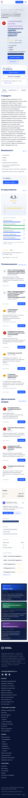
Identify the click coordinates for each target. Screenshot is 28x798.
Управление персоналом (8, 688)
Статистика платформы (7, 775)
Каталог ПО (11, 10)
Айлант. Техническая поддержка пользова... (13, 556)
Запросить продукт (15, 57)
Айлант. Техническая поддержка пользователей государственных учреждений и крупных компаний (16, 271)
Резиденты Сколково (7, 724)
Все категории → (6, 704)
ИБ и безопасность (6, 699)
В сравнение (13, 61)
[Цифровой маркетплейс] (14, 648)
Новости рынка (5, 737)
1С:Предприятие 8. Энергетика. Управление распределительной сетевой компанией (16, 333)
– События (4, 750)
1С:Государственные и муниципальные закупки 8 (14, 408)
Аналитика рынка (6, 755)
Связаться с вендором (14, 76)
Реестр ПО (4, 726)
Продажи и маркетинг (7, 683)
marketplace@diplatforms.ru (9, 671)
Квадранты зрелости (6, 760)
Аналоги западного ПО (7, 701)
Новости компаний (6, 753)
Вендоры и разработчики (8, 710)
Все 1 (25, 190)
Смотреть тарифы (11, 182)
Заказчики (4, 712)
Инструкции (4, 768)
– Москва (3, 719)
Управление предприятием (8, 681)
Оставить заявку (8, 513)
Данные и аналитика (6, 692)
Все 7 (25, 151)
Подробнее (21, 285)
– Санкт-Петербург (6, 721)
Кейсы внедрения (6, 715)
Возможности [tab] (13, 90)
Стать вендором (5, 731)
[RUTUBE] (9, 674)
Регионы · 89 (4, 717)
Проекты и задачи (6, 690)
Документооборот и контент (9, 695)
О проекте (4, 766)
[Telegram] (2, 674)
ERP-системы (19, 10)
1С (8, 38)
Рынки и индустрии (6, 728)
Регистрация (19, 2)
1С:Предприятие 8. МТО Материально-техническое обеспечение (15, 447)
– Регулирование (5, 739)
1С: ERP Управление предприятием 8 (13, 310)
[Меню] (25, 2)
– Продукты (4, 744)
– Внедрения (4, 746)
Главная (5, 10)
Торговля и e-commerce (7, 685)
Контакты (17, 513)
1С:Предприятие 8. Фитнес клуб (16, 466)
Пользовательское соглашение (11, 794)
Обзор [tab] (4, 90)
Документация (8, 83)
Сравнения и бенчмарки (8, 757)
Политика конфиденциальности (11, 791)
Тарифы (3, 773)
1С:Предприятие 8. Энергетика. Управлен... (9, 568)
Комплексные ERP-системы (9, 12)
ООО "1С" (21, 493)
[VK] (6, 674)
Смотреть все (22, 264)
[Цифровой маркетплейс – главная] (2, 2)
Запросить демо (14, 72)
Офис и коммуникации (7, 697)
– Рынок (3, 741)
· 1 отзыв (19, 40)
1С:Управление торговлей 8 (15, 353)
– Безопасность (5, 748)
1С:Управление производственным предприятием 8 (13, 376)
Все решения (23, 401)
